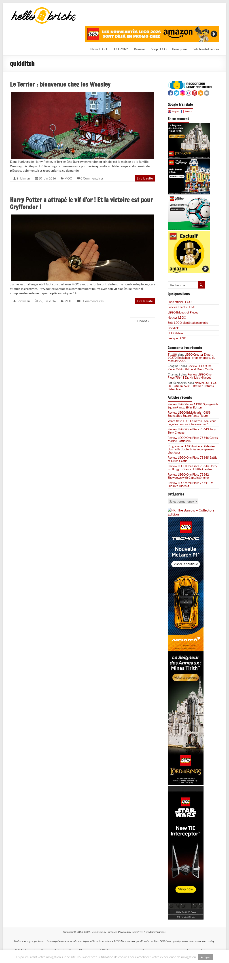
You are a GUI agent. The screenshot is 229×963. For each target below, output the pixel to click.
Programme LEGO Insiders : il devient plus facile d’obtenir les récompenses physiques (192, 449)
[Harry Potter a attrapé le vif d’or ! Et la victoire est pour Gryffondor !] (82, 216)
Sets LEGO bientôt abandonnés (188, 322)
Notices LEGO (177, 317)
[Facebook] (170, 92)
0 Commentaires (92, 178)
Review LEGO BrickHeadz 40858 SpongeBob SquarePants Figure (189, 414)
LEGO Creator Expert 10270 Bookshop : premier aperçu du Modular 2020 (191, 358)
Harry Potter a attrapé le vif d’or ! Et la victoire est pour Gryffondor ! (81, 203)
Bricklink (173, 328)
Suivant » (142, 321)
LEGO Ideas (175, 333)
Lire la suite (145, 178)
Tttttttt (172, 354)
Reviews (139, 49)
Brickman (23, 178)
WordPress (137, 932)
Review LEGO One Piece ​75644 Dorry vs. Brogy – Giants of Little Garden (192, 467)
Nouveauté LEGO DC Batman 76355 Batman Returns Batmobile (192, 386)
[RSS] (200, 92)
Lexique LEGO (177, 338)
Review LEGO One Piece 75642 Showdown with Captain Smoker (188, 476)
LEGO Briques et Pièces (183, 312)
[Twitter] (176, 92)
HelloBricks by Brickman (104, 932)
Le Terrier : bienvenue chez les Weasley (60, 84)
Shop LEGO (159, 49)
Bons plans (179, 49)
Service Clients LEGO (181, 307)
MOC (68, 178)
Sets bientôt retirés (206, 49)
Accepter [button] (206, 957)
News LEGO (98, 49)
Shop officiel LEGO (179, 302)
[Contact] (206, 92)
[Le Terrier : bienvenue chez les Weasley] (82, 94)
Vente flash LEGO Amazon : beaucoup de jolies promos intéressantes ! (192, 422)
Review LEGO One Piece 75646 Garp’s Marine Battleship (193, 439)
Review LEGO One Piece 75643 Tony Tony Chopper (192, 430)
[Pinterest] (194, 92)
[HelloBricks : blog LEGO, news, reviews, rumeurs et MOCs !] (43, 8)
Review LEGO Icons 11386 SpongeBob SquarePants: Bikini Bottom (193, 405)
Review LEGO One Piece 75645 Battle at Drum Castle (190, 367)
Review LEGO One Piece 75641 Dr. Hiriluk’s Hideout (190, 376)
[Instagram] (182, 92)
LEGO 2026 (120, 49)
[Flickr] (188, 92)
